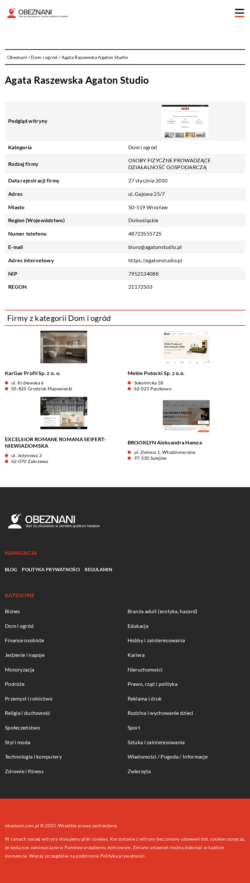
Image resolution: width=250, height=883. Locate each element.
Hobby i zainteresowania (156, 640)
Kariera (136, 655)
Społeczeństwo (22, 727)
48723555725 (144, 233)
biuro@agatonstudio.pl (155, 247)
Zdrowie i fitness (24, 771)
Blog (11, 569)
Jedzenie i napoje (25, 655)
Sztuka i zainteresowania (156, 742)
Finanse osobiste (24, 640)
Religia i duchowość (27, 713)
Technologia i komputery (33, 756)
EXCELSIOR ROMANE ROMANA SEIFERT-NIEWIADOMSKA (55, 442)
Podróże (14, 684)
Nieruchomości (145, 669)
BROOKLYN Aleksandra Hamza (165, 442)
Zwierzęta (139, 771)
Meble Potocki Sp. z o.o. (156, 373)
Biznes (12, 611)
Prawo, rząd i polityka (153, 684)
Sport (134, 727)
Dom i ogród (142, 147)
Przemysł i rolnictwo (28, 698)
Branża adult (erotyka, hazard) (163, 611)
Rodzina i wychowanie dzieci (160, 713)
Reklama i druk (145, 698)
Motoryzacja (19, 669)
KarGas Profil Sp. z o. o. (33, 373)
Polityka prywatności (51, 569)
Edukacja (138, 626)
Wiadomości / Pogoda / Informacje (168, 756)
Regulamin (98, 569)
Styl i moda (17, 742)
